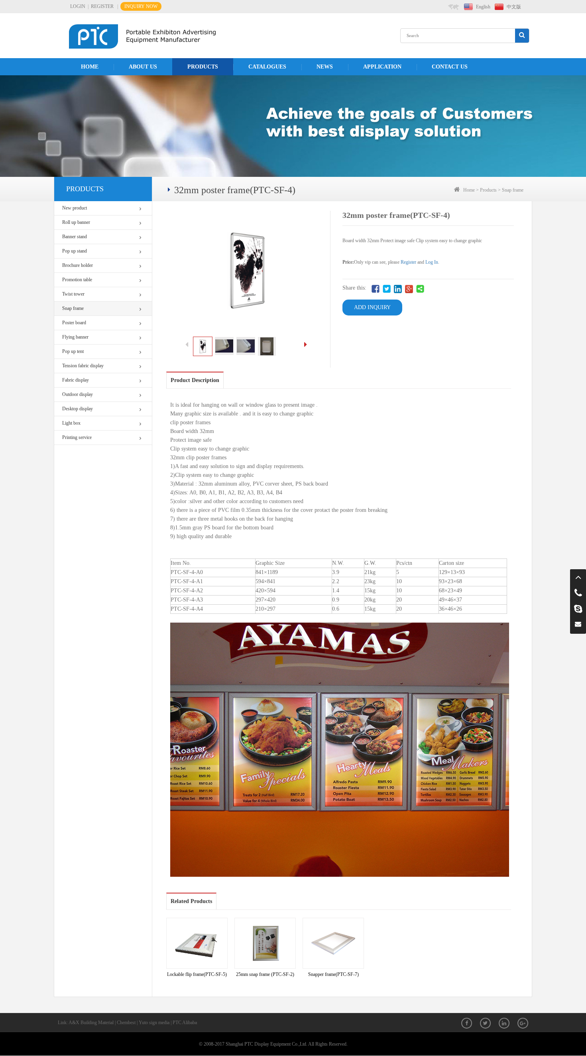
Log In (431, 262)
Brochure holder (77, 265)
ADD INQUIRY (372, 307)
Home (89, 67)
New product (74, 208)
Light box (71, 423)
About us (143, 67)
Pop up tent (73, 351)
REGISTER (102, 6)
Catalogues (267, 67)
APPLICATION (382, 67)
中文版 (514, 7)
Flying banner (75, 337)
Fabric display (75, 380)
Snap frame (73, 308)
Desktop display (77, 408)
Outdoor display (77, 394)
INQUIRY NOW (141, 6)
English (483, 7)
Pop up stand (74, 251)
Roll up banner (76, 222)
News (325, 67)
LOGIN (77, 6)
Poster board (74, 322)
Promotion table (77, 279)
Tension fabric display (83, 365)
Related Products (191, 901)
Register (408, 262)
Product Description (195, 380)
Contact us (450, 67)
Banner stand (74, 236)
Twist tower (73, 294)
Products (202, 67)
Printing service (77, 437)
